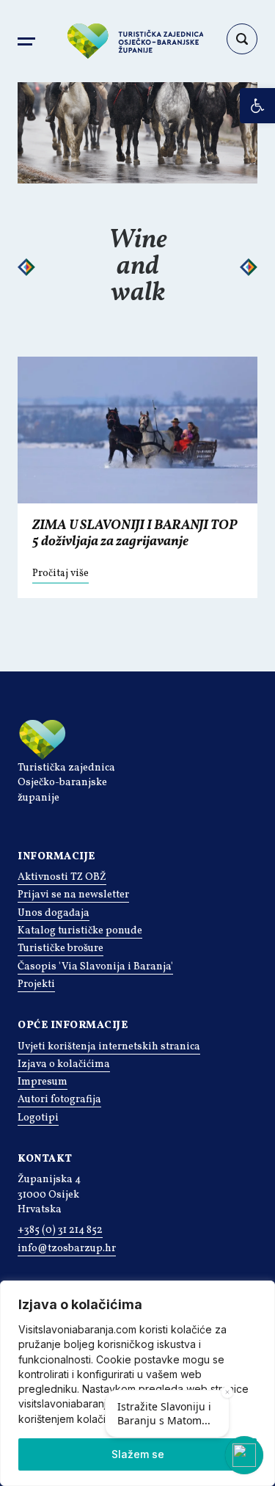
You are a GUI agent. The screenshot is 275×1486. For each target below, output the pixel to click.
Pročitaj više (60, 573)
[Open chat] (244, 1455)
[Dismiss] (227, 1392)
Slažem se (137, 1454)
